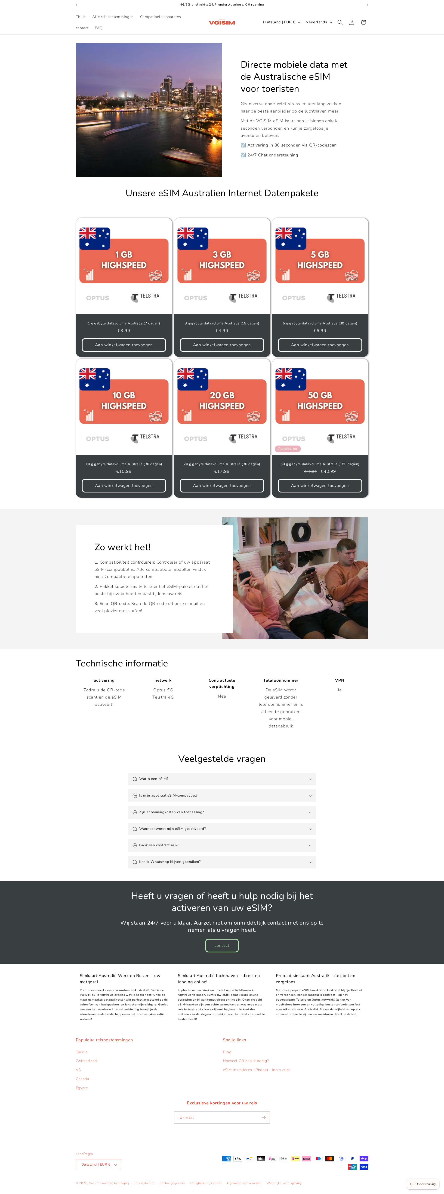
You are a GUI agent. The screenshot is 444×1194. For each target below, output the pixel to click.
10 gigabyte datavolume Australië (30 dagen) (124, 464)
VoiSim (94, 1183)
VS (78, 1069)
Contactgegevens (172, 1183)
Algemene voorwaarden (244, 1183)
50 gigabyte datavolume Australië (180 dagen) (320, 464)
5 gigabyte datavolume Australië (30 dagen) (320, 323)
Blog (227, 1052)
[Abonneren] (264, 1117)
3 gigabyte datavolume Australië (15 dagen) (222, 323)
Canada (82, 1078)
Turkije (82, 1052)
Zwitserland (86, 1060)
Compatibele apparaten (128, 576)
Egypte (82, 1087)
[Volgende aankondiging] (367, 5)
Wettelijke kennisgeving (284, 1183)
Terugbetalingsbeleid (205, 1183)
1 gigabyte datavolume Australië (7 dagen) (124, 323)
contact (222, 945)
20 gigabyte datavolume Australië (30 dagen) (222, 464)
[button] (340, 22)
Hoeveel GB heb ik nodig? (246, 1060)
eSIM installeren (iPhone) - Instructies (257, 1069)
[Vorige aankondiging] (77, 5)
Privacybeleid (144, 1183)
